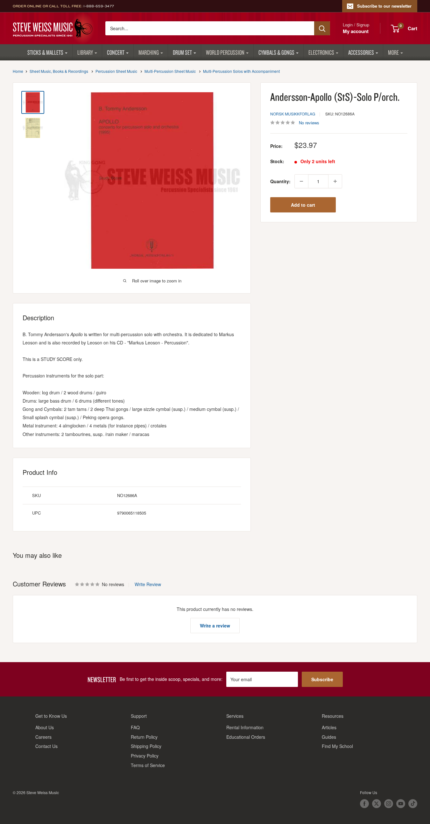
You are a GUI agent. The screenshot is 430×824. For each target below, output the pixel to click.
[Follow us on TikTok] (412, 803)
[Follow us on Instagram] (388, 803)
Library (85, 52)
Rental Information (245, 727)
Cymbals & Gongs (276, 52)
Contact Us (46, 746)
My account (356, 31)
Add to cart (303, 205)
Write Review (148, 584)
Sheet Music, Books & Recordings (59, 71)
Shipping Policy (146, 746)
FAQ (135, 727)
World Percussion (225, 52)
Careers (43, 737)
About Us (44, 727)
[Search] (322, 28)
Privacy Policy (145, 755)
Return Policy (144, 737)
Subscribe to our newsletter (384, 6)
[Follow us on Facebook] (364, 803)
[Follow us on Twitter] (376, 803)
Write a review (215, 625)
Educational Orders (245, 737)
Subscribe (322, 679)
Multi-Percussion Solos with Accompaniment (241, 71)
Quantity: (280, 181)
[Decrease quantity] (301, 181)
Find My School (337, 746)
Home (18, 71)
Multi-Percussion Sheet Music (170, 71)
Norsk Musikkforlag (292, 113)
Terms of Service (148, 765)
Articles (329, 727)
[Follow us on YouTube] (400, 803)
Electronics (321, 52)
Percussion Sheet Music (116, 71)
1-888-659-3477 (98, 6)
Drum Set (182, 52)
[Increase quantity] (335, 181)
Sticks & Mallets (45, 52)
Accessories (361, 52)
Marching (148, 52)
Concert (115, 52)
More (393, 52)
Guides (329, 737)
